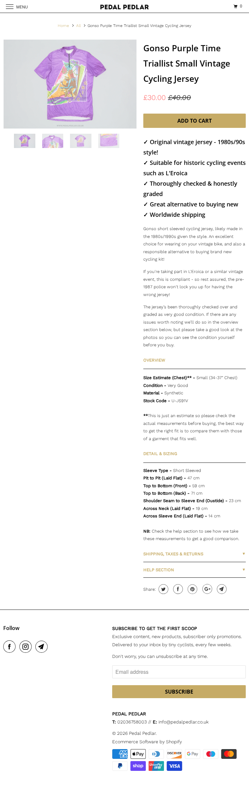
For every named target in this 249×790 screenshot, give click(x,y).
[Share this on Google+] (206, 589)
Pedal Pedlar (142, 733)
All (78, 25)
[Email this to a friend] (221, 589)
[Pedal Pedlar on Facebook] (10, 646)
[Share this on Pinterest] (191, 589)
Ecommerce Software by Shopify (147, 741)
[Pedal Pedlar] (124, 6)
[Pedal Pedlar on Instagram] (26, 646)
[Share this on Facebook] (177, 589)
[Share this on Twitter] (162, 589)
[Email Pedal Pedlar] (42, 646)
